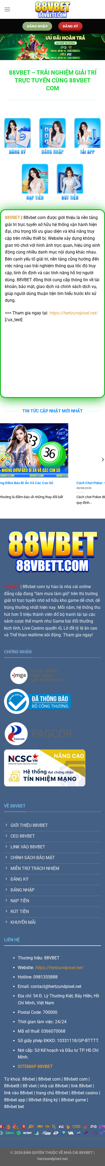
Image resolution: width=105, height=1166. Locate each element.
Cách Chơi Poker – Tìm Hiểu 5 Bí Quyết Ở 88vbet (42, 483)
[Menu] (7, 9)
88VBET (11, 586)
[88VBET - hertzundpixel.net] (52, 9)
